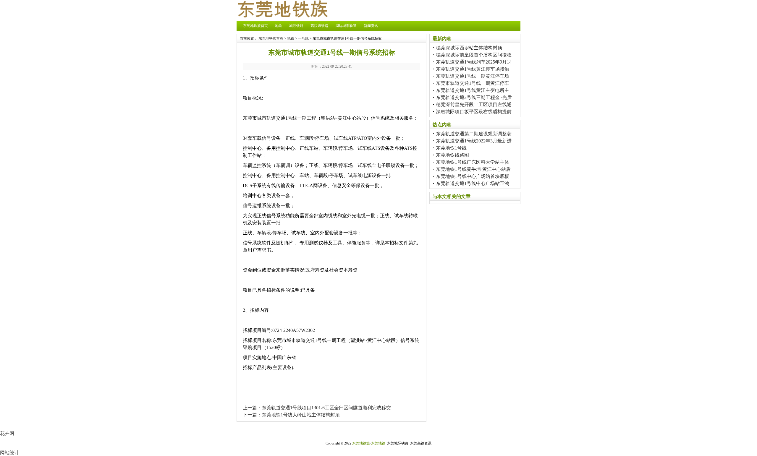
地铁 (278, 26)
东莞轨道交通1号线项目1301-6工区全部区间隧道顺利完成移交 (326, 407)
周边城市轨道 (346, 26)
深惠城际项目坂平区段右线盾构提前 (474, 111)
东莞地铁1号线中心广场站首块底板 (472, 176)
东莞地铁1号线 (451, 147)
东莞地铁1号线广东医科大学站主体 (472, 162)
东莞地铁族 (361, 443)
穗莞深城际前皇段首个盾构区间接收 (474, 54)
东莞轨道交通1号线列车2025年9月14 (474, 61)
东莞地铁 (378, 443)
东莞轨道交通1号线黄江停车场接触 (472, 69)
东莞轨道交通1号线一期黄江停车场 (472, 76)
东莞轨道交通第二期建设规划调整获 (474, 133)
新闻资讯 (371, 26)
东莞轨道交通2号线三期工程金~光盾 (474, 97)
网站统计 (9, 452)
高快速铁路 (319, 26)
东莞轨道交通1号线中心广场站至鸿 (472, 183)
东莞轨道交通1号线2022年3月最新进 (474, 140)
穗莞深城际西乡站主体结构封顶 (469, 47)
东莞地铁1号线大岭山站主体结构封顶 (301, 414)
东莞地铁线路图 (452, 155)
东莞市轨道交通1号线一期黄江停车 (472, 83)
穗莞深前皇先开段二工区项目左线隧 (474, 104)
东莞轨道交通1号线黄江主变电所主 (472, 90)
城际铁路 (296, 26)
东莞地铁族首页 (255, 26)
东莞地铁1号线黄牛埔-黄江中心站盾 (473, 169)
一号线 (303, 38)
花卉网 (7, 433)
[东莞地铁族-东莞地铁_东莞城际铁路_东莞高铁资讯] (282, 15)
